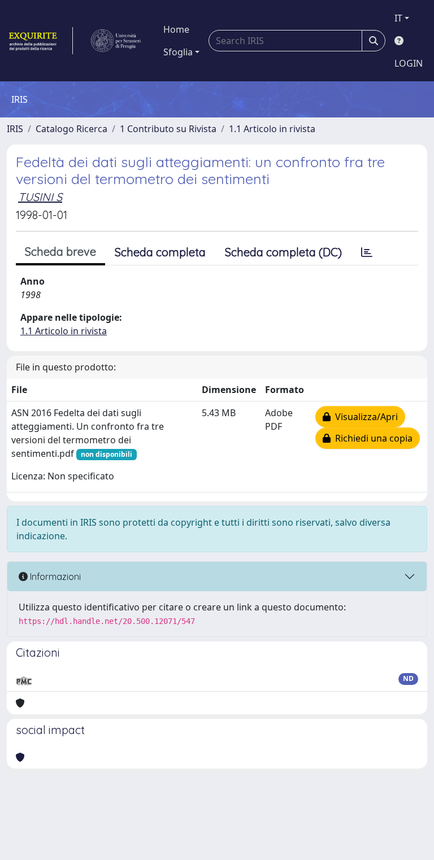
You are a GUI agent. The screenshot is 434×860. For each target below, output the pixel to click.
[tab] (366, 252)
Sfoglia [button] (178, 52)
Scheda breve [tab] (60, 252)
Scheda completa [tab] (160, 252)
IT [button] (398, 18)
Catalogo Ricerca (71, 129)
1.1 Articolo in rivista (272, 129)
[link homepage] (40, 40)
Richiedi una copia (372, 438)
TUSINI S (40, 197)
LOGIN (408, 63)
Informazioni (54, 576)
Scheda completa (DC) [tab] (283, 252)
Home (176, 29)
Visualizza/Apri (364, 417)
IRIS (15, 129)
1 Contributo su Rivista (168, 129)
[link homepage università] (116, 40)
